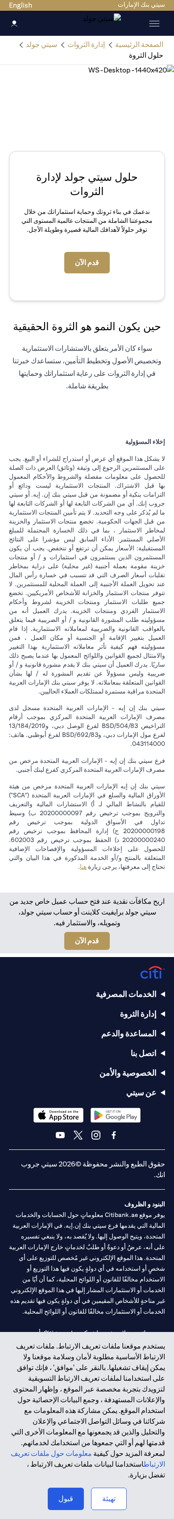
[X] (78, 1135)
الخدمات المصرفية (126, 994)
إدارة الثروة (138, 1013)
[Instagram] (96, 1135)
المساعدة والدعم (129, 1033)
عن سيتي (141, 1092)
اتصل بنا (144, 1053)
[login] (14, 23)
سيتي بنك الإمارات (141, 4)
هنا (83, 866)
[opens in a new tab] (116, 1115)
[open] (154, 23)
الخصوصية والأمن (128, 1072)
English (20, 5)
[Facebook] (113, 1135)
